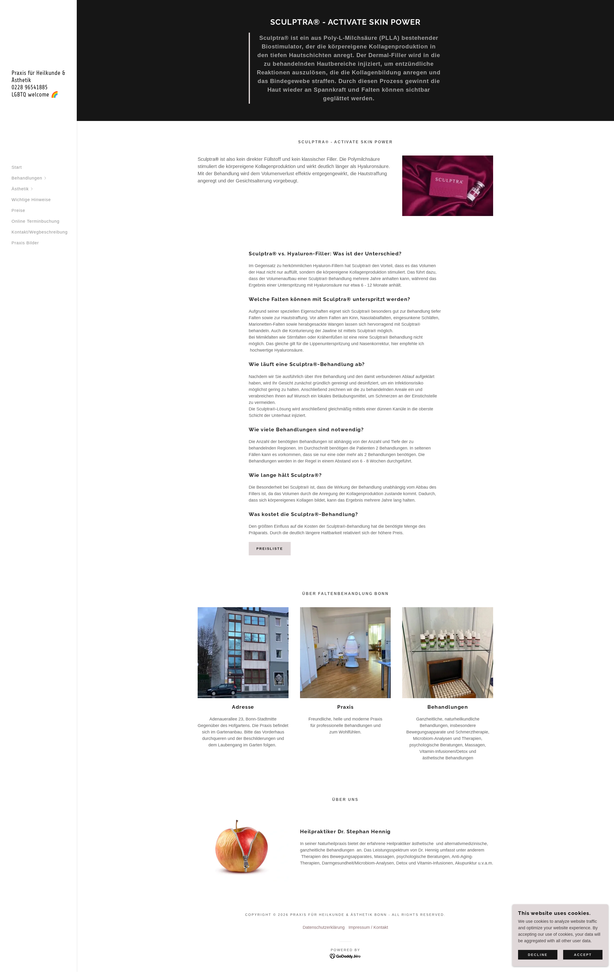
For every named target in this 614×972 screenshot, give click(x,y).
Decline (538, 955)
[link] (38, 95)
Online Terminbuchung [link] (35, 221)
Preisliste (269, 549)
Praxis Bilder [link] (25, 242)
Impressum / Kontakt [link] (368, 927)
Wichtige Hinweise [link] (31, 199)
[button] (44, 178)
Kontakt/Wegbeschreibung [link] (40, 232)
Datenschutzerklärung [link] (324, 927)
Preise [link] (18, 210)
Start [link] (17, 167)
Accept (583, 955)
